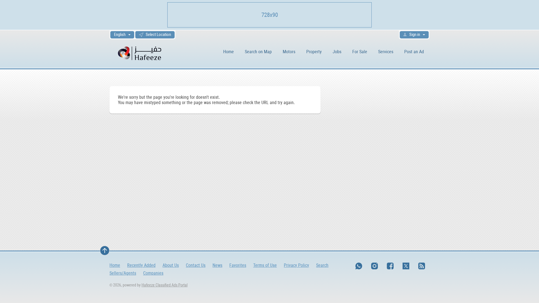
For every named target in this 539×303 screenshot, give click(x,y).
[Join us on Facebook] (390, 266)
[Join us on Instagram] (374, 266)
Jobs (337, 51)
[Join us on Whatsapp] (358, 266)
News (217, 265)
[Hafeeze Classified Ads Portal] (140, 53)
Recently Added (141, 265)
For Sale (359, 51)
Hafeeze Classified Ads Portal (164, 285)
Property (314, 51)
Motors (289, 51)
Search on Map (258, 51)
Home (228, 51)
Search (322, 265)
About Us (171, 265)
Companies (153, 273)
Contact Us (195, 265)
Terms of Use (265, 265)
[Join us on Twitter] (406, 266)
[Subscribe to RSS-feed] (421, 266)
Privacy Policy (296, 265)
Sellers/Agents (122, 273)
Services (385, 51)
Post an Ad (414, 51)
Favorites (237, 265)
